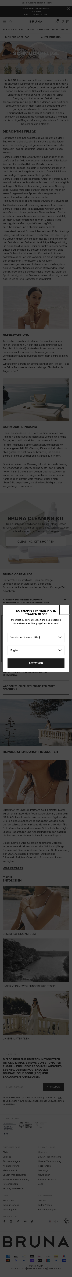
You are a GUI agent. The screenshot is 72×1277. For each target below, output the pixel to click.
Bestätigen (36, 663)
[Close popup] (64, 610)
